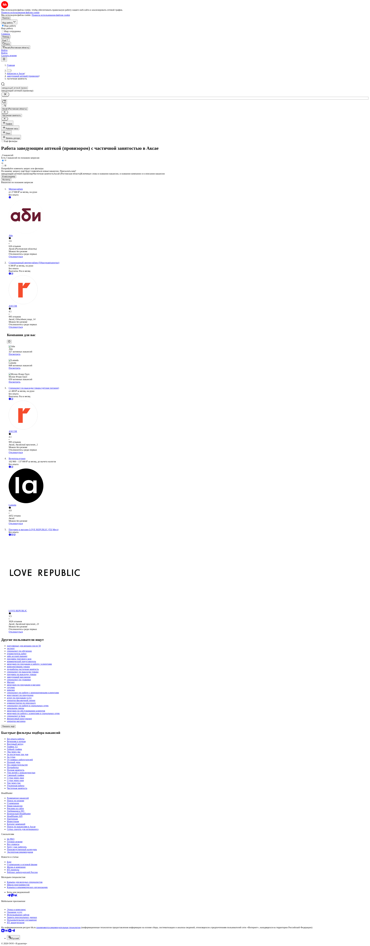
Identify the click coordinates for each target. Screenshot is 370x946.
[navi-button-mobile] (4, 59)
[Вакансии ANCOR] (188, 290)
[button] (4, 50)
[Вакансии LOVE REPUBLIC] (188, 572)
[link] (6, 43)
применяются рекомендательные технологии (58, 927)
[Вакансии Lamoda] (188, 486)
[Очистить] (5, 94)
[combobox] (14, 87)
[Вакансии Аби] (188, 216)
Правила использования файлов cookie (51, 15)
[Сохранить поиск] (4, 102)
